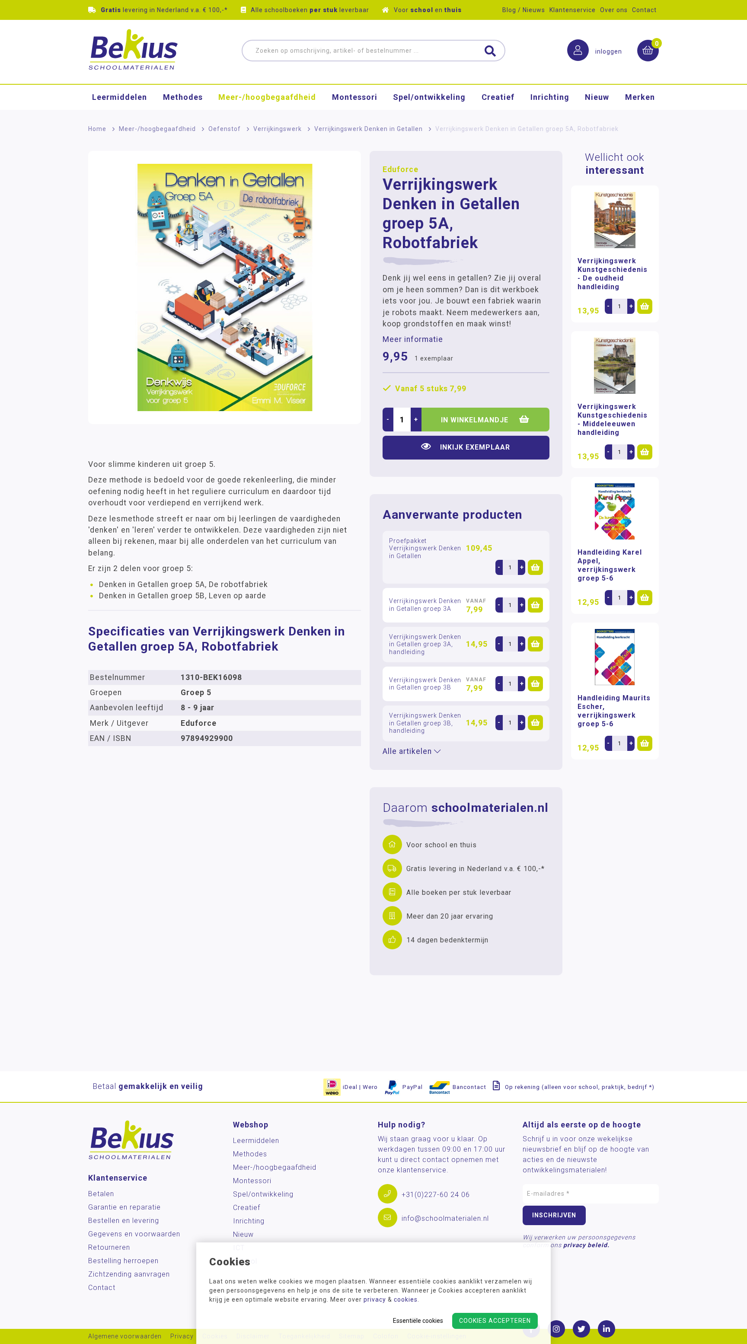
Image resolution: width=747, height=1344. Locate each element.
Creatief (498, 97)
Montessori (354, 97)
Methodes (183, 97)
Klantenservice (572, 9)
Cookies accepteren (495, 1320)
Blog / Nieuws (523, 9)
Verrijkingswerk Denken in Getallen (368, 128)
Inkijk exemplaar (475, 447)
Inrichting (549, 97)
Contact (644, 9)
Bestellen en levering (123, 1220)
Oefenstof (224, 128)
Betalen (101, 1194)
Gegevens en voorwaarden (134, 1234)
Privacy (182, 1336)
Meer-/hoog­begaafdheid (267, 97)
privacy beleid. (586, 1245)
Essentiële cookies (418, 1320)
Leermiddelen (119, 97)
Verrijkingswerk (277, 128)
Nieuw (597, 97)
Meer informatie (413, 339)
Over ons (614, 9)
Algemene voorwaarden (125, 1336)
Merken (640, 97)
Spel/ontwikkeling (429, 97)
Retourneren (109, 1247)
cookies (406, 1299)
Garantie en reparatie (124, 1207)
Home (97, 128)
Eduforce (400, 169)
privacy (375, 1299)
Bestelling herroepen (123, 1261)
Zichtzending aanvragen (129, 1274)
